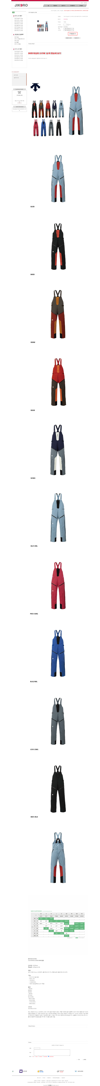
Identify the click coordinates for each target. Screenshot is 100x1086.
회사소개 (39, 1077)
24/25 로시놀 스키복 (18, 27)
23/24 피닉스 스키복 (18, 55)
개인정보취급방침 (56, 1077)
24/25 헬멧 (16, 42)
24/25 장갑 (16, 37)
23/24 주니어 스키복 (18, 60)
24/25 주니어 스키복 (18, 30)
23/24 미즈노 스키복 (18, 53)
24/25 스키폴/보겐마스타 (19, 38)
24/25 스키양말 (17, 44)
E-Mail (44, 1077)
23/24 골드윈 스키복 (18, 56)
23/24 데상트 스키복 (18, 51)
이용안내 (63, 1077)
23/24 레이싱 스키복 (18, 58)
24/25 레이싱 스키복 (18, 28)
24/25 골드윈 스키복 (18, 25)
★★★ (40, 1056)
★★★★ (45, 1056)
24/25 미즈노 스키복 (18, 20)
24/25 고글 (16, 40)
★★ (37, 1056)
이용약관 (49, 1077)
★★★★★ (51, 1056)
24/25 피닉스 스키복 (18, 23)
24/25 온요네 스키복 (18, 22)
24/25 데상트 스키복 (18, 18)
